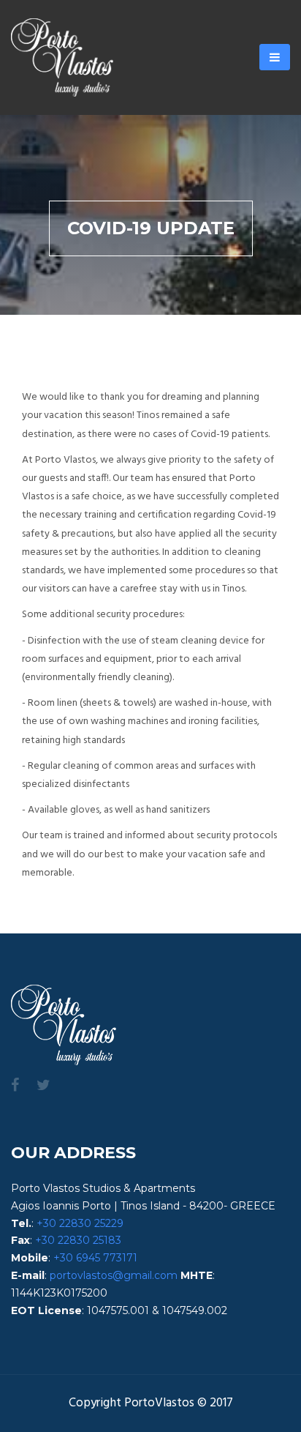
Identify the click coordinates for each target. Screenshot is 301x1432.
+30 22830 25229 (80, 1223)
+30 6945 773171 (95, 1257)
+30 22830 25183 (78, 1240)
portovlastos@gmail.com (114, 1275)
